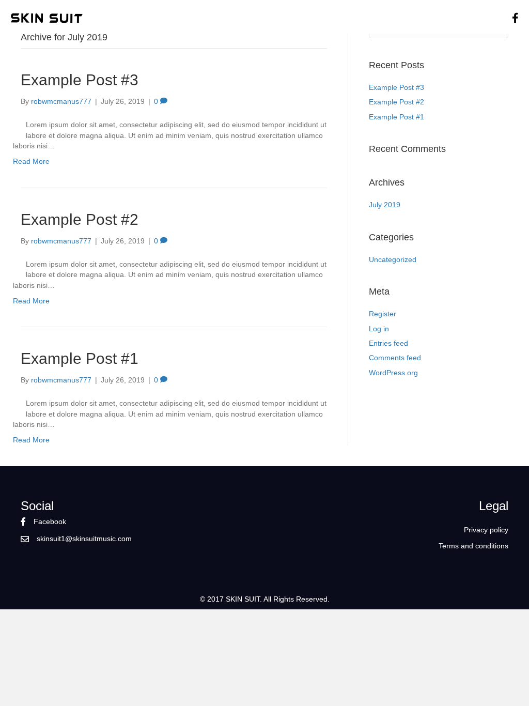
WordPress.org (393, 373)
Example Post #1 (79, 358)
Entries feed (388, 343)
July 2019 (384, 205)
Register (382, 314)
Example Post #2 (79, 219)
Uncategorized (392, 259)
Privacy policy (486, 530)
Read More (31, 161)
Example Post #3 (79, 79)
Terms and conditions (473, 546)
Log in (379, 329)
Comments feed (395, 358)
